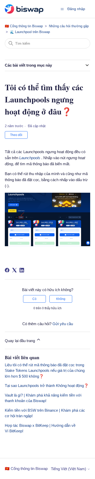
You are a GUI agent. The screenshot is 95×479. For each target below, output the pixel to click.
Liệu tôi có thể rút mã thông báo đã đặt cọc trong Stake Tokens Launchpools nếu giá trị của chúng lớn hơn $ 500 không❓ (45, 370)
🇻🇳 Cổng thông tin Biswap (24, 26)
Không (60, 299)
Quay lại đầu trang (20, 341)
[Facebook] (7, 270)
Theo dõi (16, 135)
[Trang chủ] (24, 9)
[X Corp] (14, 270)
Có (34, 299)
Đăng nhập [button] (76, 9)
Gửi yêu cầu (62, 324)
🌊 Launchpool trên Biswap (30, 32)
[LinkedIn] (22, 270)
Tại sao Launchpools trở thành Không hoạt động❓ (47, 385)
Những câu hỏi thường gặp (69, 26)
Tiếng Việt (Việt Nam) (69, 469)
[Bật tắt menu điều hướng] (62, 9)
